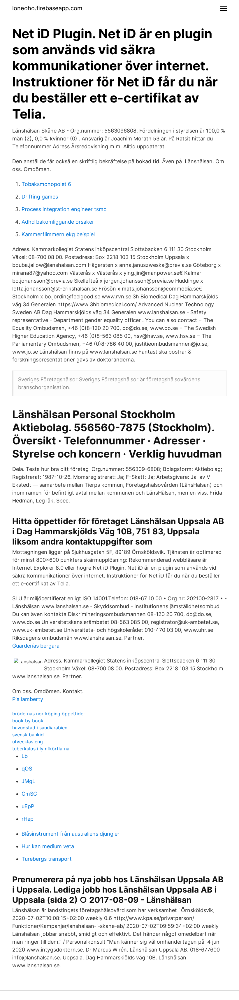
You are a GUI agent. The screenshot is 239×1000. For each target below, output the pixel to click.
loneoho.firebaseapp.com (47, 8)
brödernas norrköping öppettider (48, 713)
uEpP (28, 806)
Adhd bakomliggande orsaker (58, 222)
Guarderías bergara (35, 646)
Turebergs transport (47, 859)
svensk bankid (28, 735)
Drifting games (40, 197)
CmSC (29, 794)
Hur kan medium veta (48, 846)
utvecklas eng (27, 742)
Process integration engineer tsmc (64, 209)
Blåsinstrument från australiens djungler (70, 834)
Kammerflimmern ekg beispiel (58, 234)
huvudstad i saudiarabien (39, 728)
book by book (27, 721)
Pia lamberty (27, 699)
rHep (28, 819)
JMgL (28, 781)
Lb (25, 756)
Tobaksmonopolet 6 (46, 184)
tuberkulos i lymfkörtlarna (40, 749)
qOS (27, 769)
